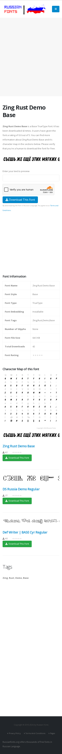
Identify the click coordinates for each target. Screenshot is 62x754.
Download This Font (21, 200)
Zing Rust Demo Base (19, 446)
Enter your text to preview (16, 171)
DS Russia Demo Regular (21, 489)
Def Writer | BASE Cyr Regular (25, 532)
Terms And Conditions (35, 733)
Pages (52, 733)
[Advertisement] (31, 57)
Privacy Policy (15, 733)
